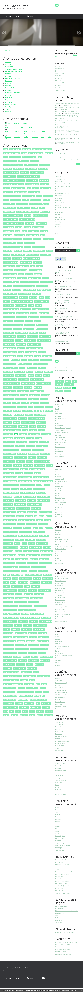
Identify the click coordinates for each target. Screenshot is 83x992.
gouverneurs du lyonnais (34, 348)
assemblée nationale (31, 184)
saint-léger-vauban (46, 657)
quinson (24, 571)
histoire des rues (46, 360)
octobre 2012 (59, 66)
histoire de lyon (34, 360)
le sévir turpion (19, 414)
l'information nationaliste (71, 113)
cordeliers (7, 290)
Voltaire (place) (59, 296)
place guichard (8, 539)
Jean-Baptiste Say (60, 440)
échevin (31, 305)
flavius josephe (8, 333)
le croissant (7, 411)
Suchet (57, 484)
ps (12, 559)
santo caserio (39, 664)
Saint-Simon (59, 775)
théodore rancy (23, 699)
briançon (19, 227)
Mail (56, 554)
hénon (20, 356)
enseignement (19, 321)
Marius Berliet (59, 727)
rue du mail (25, 614)
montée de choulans (25, 477)
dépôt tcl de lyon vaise (41, 301)
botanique (27, 215)
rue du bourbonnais (10, 610)
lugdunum (33, 430)
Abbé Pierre (58, 782)
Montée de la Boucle (61, 539)
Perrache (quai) (60, 498)
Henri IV (57, 474)
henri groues (47, 356)
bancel (6, 200)
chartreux (49, 251)
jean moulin (37, 387)
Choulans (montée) (61, 607)
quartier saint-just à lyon (11, 571)
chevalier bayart (9, 266)
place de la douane (39, 532)
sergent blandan (26, 672)
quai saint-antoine (45, 563)
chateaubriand (45, 254)
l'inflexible (7, 403)
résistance (7, 579)
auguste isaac (8, 192)
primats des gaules (46, 551)
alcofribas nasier (15, 157)
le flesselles (17, 411)
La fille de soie (59, 876)
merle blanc (17, 465)
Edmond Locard (60, 612)
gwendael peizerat (9, 356)
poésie (24, 543)
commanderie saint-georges (29, 282)
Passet (57, 310)
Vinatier (57, 812)
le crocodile (49, 407)
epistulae (37, 321)
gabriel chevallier (30, 340)
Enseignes (8, 76)
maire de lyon (33, 442)
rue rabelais (44, 645)
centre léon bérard (9, 243)
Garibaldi (58, 660)
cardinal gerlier (33, 231)
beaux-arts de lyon (23, 208)
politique (31, 543)
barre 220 (46, 200)
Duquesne (58, 639)
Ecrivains (8, 74)
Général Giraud (59, 456)
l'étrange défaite (33, 399)
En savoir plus (72, 990)
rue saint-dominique (22, 649)
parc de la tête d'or (9, 512)
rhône (6, 582)
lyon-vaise (38, 438)
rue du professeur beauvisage (30, 618)
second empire (31, 668)
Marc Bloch (58, 704)
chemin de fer (17, 258)
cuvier (48, 297)
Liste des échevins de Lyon (63, 944)
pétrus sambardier (9, 524)
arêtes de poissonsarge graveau (14, 180)
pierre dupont (42, 524)
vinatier (6, 715)
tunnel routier (46, 703)
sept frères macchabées (11, 672)
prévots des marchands (31, 551)
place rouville (30, 539)
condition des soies (46, 282)
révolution (37, 579)
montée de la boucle (10, 481)
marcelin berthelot (9, 454)
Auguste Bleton (60, 551)
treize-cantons (29, 703)
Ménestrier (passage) (61, 433)
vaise (11, 711)
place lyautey (19, 539)
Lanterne (58, 416)
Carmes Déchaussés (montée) (64, 318)
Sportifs (7, 109)
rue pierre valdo (33, 645)
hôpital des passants (24, 364)
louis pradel (41, 426)
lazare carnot (39, 407)
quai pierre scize (33, 563)
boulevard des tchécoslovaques (13, 223)
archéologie (24, 173)
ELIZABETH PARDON (72, 132)
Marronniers (59, 507)
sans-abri (30, 664)
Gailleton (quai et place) (62, 510)
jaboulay (30, 376)
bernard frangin (9, 211)
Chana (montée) (60, 593)
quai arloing (34, 559)
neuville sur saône (29, 497)
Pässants (58, 699)
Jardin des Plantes (60, 442)
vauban (25, 711)
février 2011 (59, 78)
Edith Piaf (58, 792)
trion (37, 703)
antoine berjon (18, 169)
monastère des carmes (11, 469)
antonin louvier (43, 169)
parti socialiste (32, 512)
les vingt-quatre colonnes (36, 418)
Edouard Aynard (60, 829)
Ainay (57, 495)
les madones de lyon (10, 418)
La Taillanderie (59, 913)
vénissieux (40, 711)
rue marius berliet (20, 633)
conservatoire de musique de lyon (24, 286)
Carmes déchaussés (61, 621)
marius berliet (45, 454)
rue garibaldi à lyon (46, 621)
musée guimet (41, 493)
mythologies (8, 497)
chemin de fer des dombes (31, 258)
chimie (32, 266)
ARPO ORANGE (62, 144)
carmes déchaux (19, 235)
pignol (35, 528)
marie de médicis (34, 454)
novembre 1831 (9, 500)
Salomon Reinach (60, 706)
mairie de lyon (20, 446)
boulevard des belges (10, 219)
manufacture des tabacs (11, 450)
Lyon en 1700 (59, 891)
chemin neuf (38, 262)
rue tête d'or (32, 653)
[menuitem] (8, 16)
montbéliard (28, 473)
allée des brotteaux (10, 161)
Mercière (58, 476)
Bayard (57, 493)
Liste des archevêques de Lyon (64, 949)
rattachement (43, 571)
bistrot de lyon (44, 211)
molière (49, 465)
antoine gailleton (30, 169)
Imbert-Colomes (60, 404)
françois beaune (32, 336)
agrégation (48, 153)
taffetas (42, 688)
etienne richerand (42, 325)
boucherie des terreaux (40, 215)
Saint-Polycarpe (60, 447)
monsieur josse (8, 473)
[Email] (57, 5)
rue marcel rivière (39, 629)
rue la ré (6, 629)
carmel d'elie (8, 235)
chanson (27, 247)
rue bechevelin (8, 594)
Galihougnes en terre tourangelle (65, 134)
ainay (5, 157)
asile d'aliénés (44, 180)
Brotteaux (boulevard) (62, 646)
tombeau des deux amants (38, 699)
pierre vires (17, 528)
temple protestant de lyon (25, 692)
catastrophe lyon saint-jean (12, 239)
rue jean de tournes (40, 625)
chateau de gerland (18, 254)
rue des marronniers (40, 606)
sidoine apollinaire (29, 676)
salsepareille (20, 664)
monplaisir (24, 469)
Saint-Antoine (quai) (61, 472)
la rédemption (22, 407)
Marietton (58, 768)
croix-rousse (33, 297)
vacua (6, 711)
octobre (7, 123)
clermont (45, 278)
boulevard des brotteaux (27, 219)
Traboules (58, 923)
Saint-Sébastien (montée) (63, 428)
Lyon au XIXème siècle (62, 862)
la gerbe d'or (34, 403)
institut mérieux (21, 376)
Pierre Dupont (59, 452)
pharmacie (21, 524)
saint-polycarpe (33, 660)
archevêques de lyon (37, 173)
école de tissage (25, 309)
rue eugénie (33, 621)
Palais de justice (60, 600)
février (22, 127)
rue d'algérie (28, 594)
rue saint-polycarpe (10, 653)
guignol (21, 352)
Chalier (57, 748)
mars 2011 (58, 75)
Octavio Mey (59, 583)
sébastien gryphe (19, 668)
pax (35, 516)
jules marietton (8, 399)
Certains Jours (59, 867)
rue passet (21, 641)
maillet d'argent (22, 442)
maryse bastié (41, 457)
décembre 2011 (60, 73)
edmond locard (43, 313)
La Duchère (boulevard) (62, 302)
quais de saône (24, 567)
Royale (57, 409)
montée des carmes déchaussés (43, 481)
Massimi (57, 729)
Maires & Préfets (10, 88)
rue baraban (22, 590)
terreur (46, 692)
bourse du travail (41, 223)
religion (6, 575)
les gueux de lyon (40, 414)
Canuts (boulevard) (61, 561)
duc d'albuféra (8, 305)
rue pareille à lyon (9, 641)
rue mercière (32, 633)
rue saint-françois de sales (39, 649)
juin (6, 138)
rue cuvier (19, 594)
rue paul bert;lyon (42, 641)
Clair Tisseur (59, 688)
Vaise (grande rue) (60, 780)
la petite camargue (9, 407)
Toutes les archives (60, 90)
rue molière (42, 633)
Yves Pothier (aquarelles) (62, 886)
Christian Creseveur (61, 122)
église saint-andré (46, 317)
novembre (17, 131)
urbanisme (46, 707)
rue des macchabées (25, 606)
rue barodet (32, 590)
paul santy (29, 516)
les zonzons (7, 422)
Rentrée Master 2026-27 (62, 138)
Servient (57, 831)
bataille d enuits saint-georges (39, 204)
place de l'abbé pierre (10, 532)
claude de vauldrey (9, 278)
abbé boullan (26, 149)
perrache (39, 520)
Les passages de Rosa (62, 874)
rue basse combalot (44, 590)
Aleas (57, 915)
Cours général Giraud (61, 341)
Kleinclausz (58, 734)
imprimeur (29, 372)
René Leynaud (59, 454)
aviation (39, 196)
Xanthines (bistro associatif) (63, 872)
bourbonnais (30, 223)
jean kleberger (17, 387)
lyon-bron (30, 438)
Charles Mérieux (60, 702)
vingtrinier (14, 715)
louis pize (33, 426)
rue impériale (27, 625)
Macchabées (59, 585)
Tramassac (58, 595)
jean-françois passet (37, 391)
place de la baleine (25, 532)
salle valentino (44, 660)
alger (39, 157)
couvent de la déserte (10, 297)
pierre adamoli (31, 524)
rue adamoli (35, 586)
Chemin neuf (59, 619)
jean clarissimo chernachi (11, 383)
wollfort (39, 715)
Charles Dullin (59, 505)
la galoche (25, 403)
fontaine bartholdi (21, 333)
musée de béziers (39, 489)
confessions (7, 286)
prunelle (6, 559)
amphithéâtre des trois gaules (13, 165)
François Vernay (60, 609)
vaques (18, 711)
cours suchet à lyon (25, 294)
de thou (6, 301)
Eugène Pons (59, 563)
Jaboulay (58, 678)
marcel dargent (26, 450)
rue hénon (18, 625)
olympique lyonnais (43, 500)
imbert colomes (19, 372)
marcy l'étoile (22, 454)
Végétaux (8, 112)
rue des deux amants (10, 606)
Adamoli (57, 449)
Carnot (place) (59, 479)
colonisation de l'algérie (11, 282)
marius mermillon (20, 457)
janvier (25, 123)
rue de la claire (8, 598)
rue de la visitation (20, 602)
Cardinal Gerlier (60, 576)
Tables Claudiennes (61, 430)
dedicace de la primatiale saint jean (21, 301)
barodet (25, 200)
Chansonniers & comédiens (13, 69)
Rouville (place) (59, 425)
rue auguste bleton (10, 590)
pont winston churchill (11, 547)
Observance (58, 604)
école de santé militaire (11, 309)
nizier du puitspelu (43, 497)
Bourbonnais (59, 773)
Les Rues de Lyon (15, 5)
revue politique (47, 579)
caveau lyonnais (48, 239)
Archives (18, 16)
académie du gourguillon (11, 153)
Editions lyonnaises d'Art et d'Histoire (66, 911)
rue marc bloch (26, 629)
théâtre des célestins (10, 696)
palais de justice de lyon (34, 504)
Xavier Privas (59, 722)
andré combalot (44, 165)
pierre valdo (7, 528)
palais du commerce (23, 508)
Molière (57, 665)
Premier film (59, 731)
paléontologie (35, 508)
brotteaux (27, 227)
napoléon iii (17, 497)
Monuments (9, 97)
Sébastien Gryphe (60, 695)
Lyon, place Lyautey (61, 860)
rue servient (22, 653)
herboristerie (15, 360)
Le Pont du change (61, 906)
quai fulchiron (44, 559)
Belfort (57, 556)
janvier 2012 (59, 71)
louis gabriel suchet (10, 426)
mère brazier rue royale (42, 461)
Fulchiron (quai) (60, 588)
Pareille (57, 421)
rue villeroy (42, 653)
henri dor (38, 356)
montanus (19, 473)
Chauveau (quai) (60, 763)
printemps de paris (10, 555)
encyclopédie (8, 321)
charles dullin (28, 251)
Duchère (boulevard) (61, 794)
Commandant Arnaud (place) (64, 546)
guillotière (42, 352)
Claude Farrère (59, 833)
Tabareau (58, 530)
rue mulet (33, 637)
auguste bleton (45, 188)
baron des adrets (35, 200)
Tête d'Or (58, 648)
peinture (49, 516)
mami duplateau (42, 446)
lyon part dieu (8, 438)
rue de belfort (39, 594)
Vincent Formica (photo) (62, 893)
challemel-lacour (30, 243)
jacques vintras (23, 379)
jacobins (38, 376)
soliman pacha (29, 684)
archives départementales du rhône (28, 176)
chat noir (7, 254)
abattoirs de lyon (15, 149)
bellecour (34, 208)
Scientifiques (9, 107)
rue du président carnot (11, 618)
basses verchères (22, 204)
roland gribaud (46, 582)
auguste (35, 188)
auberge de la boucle (18, 188)
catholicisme (27, 239)
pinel (41, 528)
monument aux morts (27, 485)
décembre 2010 (60, 83)
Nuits (57, 544)
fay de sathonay (29, 329)
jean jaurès (7, 387)
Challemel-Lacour (60, 690)
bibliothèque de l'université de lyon (27, 211)
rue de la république (36, 598)
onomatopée (8, 504)
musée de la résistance (11, 493)
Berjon (57, 787)
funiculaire (19, 340)
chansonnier (8, 251)
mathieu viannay (9, 461)
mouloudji (15, 489)
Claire (57, 785)
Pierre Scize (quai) (60, 771)
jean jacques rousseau (43, 383)
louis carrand (41, 422)
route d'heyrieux (17, 586)
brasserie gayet (9, 227)
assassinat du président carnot (13, 184)
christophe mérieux (21, 270)
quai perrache (21, 563)
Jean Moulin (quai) (60, 418)
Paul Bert (58, 824)
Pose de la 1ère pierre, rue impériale (66, 942)
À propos (30, 16)
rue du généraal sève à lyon (27, 610)
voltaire (32, 715)
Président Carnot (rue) (62, 481)
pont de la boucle (42, 543)
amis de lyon (35, 161)
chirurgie (40, 266)
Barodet (57, 537)
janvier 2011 (59, 80)
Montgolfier (59, 641)
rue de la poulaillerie (22, 598)
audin (29, 188)
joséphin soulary (35, 395)
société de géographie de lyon (13, 684)
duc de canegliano (20, 305)
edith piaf (34, 313)
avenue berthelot (34, 192)
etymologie (7, 329)
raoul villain (32, 571)
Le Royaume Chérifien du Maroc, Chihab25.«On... (67, 117)
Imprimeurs (8, 81)
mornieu (6, 489)
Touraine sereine (60, 136)
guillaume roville (31, 352)
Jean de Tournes (60, 491)
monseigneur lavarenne (37, 469)
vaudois (32, 711)
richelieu (13, 582)
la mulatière (44, 403)
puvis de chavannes (22, 559)
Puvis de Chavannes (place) (63, 655)
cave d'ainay (37, 239)
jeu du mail (23, 395)
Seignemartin (59, 326)
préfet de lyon (8, 551)
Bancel (57, 807)
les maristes (22, 418)
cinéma (21, 274)
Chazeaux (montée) (61, 602)
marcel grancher (38, 450)
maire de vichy (44, 442)
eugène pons (18, 329)
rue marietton (8, 633)
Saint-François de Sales (62, 503)
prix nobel (21, 555)
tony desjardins (8, 703)
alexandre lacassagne (29, 157)
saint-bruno (17, 657)
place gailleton (44, 536)
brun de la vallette (38, 227)
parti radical (21, 512)
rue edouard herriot (10, 621)
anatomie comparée (31, 165)
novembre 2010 (60, 85)
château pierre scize (32, 254)
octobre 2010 (59, 87)
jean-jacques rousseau (11, 395)
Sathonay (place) (60, 437)
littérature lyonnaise (28, 422)
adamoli (24, 153)
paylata (41, 516)
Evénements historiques (12, 78)
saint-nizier (22, 660)
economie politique (22, 313)
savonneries (8, 668)
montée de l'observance (41, 477)
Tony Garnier (59, 724)
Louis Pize (58, 558)
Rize (56, 817)
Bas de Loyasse (60, 597)
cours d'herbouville (29, 290)
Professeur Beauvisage (62, 741)
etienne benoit (29, 325)
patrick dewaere (9, 516)
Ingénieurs (8, 83)
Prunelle (57, 444)
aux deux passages (21, 192)
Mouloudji (58, 790)
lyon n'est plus (46, 434)
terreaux (38, 692)
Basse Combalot (60, 697)
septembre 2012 (60, 68)
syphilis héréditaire (10, 688)
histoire (24, 360)
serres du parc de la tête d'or (13, 676)
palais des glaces (9, 508)
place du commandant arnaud (28, 536)
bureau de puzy (9, 231)
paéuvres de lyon (20, 504)
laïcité (31, 407)
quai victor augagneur (11, 567)
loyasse (25, 430)
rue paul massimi (21, 645)
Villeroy (57, 826)
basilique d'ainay (9, 204)
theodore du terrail (10, 699)
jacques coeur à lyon (10, 379)
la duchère (16, 403)
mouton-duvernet (26, 489)
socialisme (24, 680)
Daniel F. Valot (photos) (62, 881)
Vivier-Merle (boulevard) (62, 845)
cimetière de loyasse (10, 274)
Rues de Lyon (59, 879)
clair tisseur (37, 274)
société (32, 680)
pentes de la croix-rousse (26, 520)
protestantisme (46, 555)
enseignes (29, 321)
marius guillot (8, 457)
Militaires (8, 95)
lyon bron (23, 434)
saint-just (35, 657)
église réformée (33, 317)
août (43, 137)
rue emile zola (23, 621)
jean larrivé (28, 387)
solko (38, 684)
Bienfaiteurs (9, 67)
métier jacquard (40, 465)
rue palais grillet (43, 637)
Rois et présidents (10, 104)
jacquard (46, 376)
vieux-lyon (49, 711)
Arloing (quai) (59, 778)
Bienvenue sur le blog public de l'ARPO (67, 142)
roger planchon (23, 582)
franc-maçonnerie (9, 336)
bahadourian (48, 196)
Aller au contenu (6, 1)
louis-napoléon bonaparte (12, 430)
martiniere (31, 457)
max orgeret (20, 461)
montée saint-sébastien (11, 485)
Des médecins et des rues (63, 954)
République (58, 469)
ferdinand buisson (41, 329)
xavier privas (48, 715)
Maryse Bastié (59, 746)
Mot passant (59, 920)
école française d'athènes (40, 309)
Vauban (57, 644)
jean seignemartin (9, 391)
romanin (6, 586)
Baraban (58, 819)
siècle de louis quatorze (11, 680)
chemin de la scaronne (11, 262)
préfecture (47, 547)
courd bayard (17, 290)
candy (18, 231)
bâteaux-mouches (9, 208)
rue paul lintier (8, 645)
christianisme (8, 270)
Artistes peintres (10, 64)
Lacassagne (58, 848)
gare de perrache (9, 344)
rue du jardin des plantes (11, 614)
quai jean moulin (9, 563)
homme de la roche (10, 364)
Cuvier (57, 636)
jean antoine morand (37, 379)
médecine (30, 461)
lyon (16, 434)
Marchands (8, 90)
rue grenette (8, 625)
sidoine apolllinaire (43, 676)
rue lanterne (15, 629)
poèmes (17, 543)
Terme (57, 406)
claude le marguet (34, 278)
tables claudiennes (32, 688)
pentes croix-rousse (10, 520)
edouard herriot (21, 317)
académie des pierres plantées (42, 149)
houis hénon (8, 372)
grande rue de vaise (10, 352)
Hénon (57, 272)
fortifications (33, 333)
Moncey (57, 814)
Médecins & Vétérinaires (12, 93)
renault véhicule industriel (33, 575)
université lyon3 (35, 707)
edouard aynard (9, 317)
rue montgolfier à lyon (20, 637)
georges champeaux (34, 344)
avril (6, 133)
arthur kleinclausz (31, 180)
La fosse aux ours (60, 918)
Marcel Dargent (60, 743)
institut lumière (8, 376)
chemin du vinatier (25, 262)
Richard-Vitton (59, 838)
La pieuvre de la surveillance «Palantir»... (67, 107)
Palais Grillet (59, 486)
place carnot (49, 528)
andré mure (7, 169)
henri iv (6, 360)
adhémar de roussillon (36, 153)
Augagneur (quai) (60, 843)
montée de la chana (25, 481)
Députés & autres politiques (13, 71)
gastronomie (21, 344)
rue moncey (7, 637)
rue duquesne (46, 618)
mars (15, 127)
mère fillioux (8, 465)
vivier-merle (23, 715)
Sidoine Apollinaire (61, 766)
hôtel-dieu (42, 368)
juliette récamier (21, 399)
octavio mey (31, 500)
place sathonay (41, 539)
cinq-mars (29, 274)
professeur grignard (33, 555)
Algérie (57, 411)
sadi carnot (7, 657)
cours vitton (36, 294)
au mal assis (44, 184)
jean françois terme (28, 383)
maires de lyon (8, 446)
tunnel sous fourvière (10, 707)
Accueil (8, 16)
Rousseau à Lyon (60, 952)
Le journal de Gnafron (62, 864)
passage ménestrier (45, 512)
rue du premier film (37, 614)
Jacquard (58, 535)
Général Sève (59, 414)
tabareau (21, 688)
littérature (17, 422)
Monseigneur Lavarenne (62, 614)
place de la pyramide (10, 536)
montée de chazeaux (10, 477)
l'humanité (44, 399)
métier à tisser (28, 465)
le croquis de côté (65, 105)
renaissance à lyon (17, 575)
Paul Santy (58, 739)
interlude (8, 85)
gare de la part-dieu (44, 340)
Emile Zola (58, 512)
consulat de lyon (42, 286)
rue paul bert (31, 641)
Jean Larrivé (59, 841)
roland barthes (34, 582)
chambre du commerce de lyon (13, 247)
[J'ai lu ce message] (81, 990)
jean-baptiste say (23, 391)
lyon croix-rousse (34, 434)
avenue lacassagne (28, 196)
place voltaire (8, 543)
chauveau (7, 258)
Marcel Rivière (59, 280)
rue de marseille (33, 602)
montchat (38, 473)
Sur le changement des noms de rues (66, 947)
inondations (48, 372)
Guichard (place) (60, 836)
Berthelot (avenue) (61, 683)
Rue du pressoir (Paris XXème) (64, 932)
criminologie (23, 297)
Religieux (8, 100)
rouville (26, 586)
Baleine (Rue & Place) (61, 578)
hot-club (22, 368)
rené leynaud (48, 575)
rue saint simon (9, 649)
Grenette (58, 488)
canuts (24, 231)
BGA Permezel (59, 908)
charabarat (17, 251)
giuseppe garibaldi (9, 348)
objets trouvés (20, 500)
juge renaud (46, 395)
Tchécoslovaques (60, 334)
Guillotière (58, 680)
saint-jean (26, 657)
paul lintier (19, 516)
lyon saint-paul (19, 438)
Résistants (8, 102)
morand (39, 485)
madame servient (9, 442)
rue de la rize (8, 602)
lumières (41, 430)
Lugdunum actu (60, 888)
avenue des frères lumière (12, 196)
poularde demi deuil (36, 547)
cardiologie (44, 231)
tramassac (19, 703)
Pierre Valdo (59, 590)
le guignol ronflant (46, 411)
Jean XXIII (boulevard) (61, 736)
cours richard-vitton (10, 294)
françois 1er (21, 336)
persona (47, 520)
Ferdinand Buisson (61, 810)
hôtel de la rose (32, 368)
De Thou (58, 435)
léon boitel (29, 414)
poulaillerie (23, 547)
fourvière (42, 333)
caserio (42, 235)
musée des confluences (28, 493)
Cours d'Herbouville (61, 542)
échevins (38, 305)
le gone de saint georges (30, 411)
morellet (46, 485)
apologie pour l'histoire (11, 173)
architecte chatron (9, 176)
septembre (16, 123)
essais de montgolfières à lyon (13, 325)
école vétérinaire (9, 313)
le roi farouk (8, 414)
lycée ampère (8, 434)
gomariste (21, 348)
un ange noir (24, 707)
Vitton (57, 663)
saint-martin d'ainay (10, 660)
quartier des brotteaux (39, 567)
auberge (6, 188)
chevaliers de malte (22, 266)
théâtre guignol (39, 696)
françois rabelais (45, 336)
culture (41, 297)
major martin (31, 446)
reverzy (15, 579)
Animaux (8, 62)
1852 (5, 149)
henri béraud (28, 356)
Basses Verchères (60, 581)
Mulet (57, 423)
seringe (36, 672)
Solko (57, 869)
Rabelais (57, 822)
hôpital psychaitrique (10, 368)
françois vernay (9, 340)
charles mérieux (39, 251)
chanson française (38, 247)
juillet (43, 131)
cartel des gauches (32, 235)
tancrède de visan (9, 692)
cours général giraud (44, 290)
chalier (20, 243)
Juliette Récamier (60, 653)
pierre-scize (27, 528)
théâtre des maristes (25, 696)
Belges (57, 651)
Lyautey (57, 658)
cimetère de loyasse (35, 270)
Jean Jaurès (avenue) (61, 692)
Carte (58, 233)
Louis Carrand (59, 616)
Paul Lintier (58, 514)
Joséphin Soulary (60, 549)
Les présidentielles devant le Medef (66, 121)
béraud (42, 208)
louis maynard (23, 426)
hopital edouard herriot (40, 364)
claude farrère (22, 278)
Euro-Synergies (62, 109)
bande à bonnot (15, 200)
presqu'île (18, 551)
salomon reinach (9, 664)
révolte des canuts (25, 579)
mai (49, 131)
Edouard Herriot (60, 288)
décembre (8, 127)
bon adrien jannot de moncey (13, 215)
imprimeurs (38, 372)
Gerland (57, 685)
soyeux (44, 684)
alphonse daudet (23, 161)
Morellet (57, 634)
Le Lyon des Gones (61, 883)
